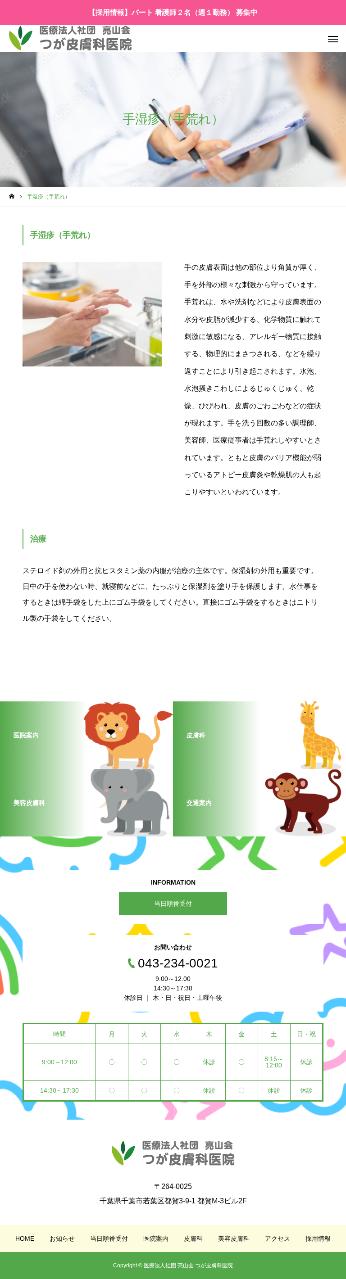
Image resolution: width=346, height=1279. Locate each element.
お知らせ (62, 1238)
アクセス (277, 1238)
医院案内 (155, 1238)
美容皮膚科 (234, 1238)
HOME (24, 1238)
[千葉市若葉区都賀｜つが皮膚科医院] (70, 38)
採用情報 (318, 1238)
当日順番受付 (173, 903)
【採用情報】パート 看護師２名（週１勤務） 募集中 (173, 12)
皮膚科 (193, 1238)
